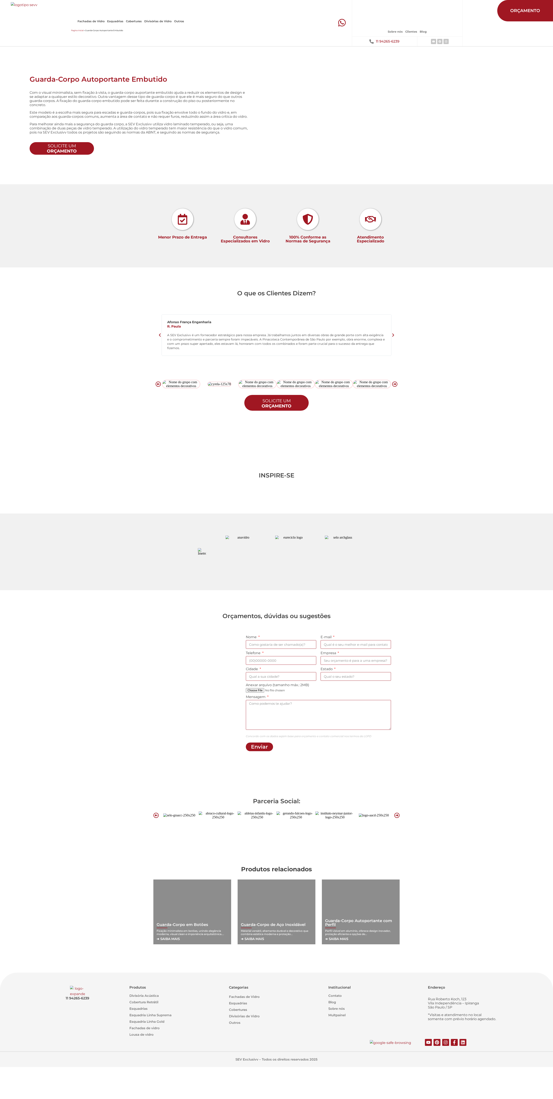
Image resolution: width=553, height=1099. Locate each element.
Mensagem (256, 697)
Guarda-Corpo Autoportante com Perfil (358, 922)
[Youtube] (433, 41)
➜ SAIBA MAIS (168, 939)
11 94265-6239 (387, 41)
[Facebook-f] (454, 1042)
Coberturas (134, 21)
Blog (423, 31)
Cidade (252, 669)
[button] (160, 335)
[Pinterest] (439, 41)
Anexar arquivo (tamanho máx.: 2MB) (277, 685)
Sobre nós (395, 31)
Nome (251, 637)
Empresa (329, 653)
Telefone (253, 653)
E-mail (326, 637)
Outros (179, 21)
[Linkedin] (462, 1042)
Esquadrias (115, 21)
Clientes (411, 31)
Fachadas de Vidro (91, 21)
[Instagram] (446, 41)
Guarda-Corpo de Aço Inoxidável (273, 924)
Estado (327, 669)
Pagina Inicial (77, 30)
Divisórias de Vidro (158, 21)
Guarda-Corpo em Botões (182, 924)
